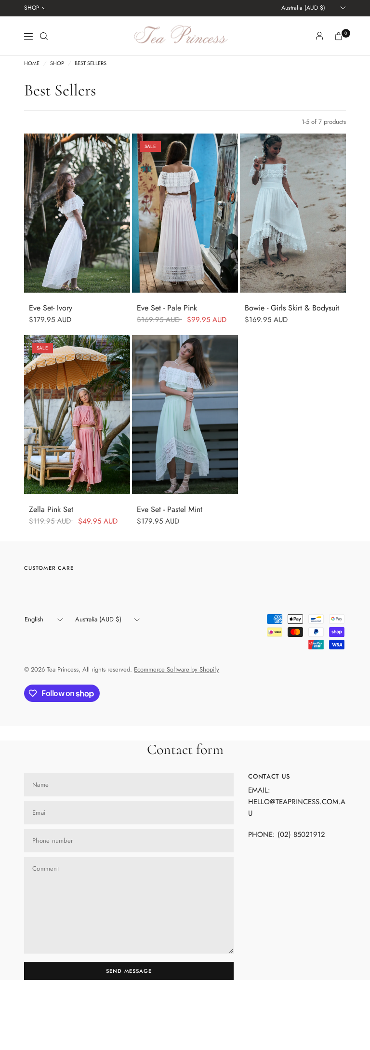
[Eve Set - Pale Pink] (185, 213)
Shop (57, 63)
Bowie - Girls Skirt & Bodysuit (292, 307)
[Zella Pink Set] (77, 414)
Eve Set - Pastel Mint (169, 509)
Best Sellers (90, 63)
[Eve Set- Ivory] (77, 213)
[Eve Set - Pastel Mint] (185, 414)
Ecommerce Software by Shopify (176, 669)
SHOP (32, 7)
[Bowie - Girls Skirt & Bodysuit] (293, 213)
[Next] (123, 213)
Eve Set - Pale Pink (167, 307)
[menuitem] (35, 8)
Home (32, 63)
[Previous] (31, 213)
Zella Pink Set (51, 509)
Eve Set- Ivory (50, 307)
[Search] (44, 36)
